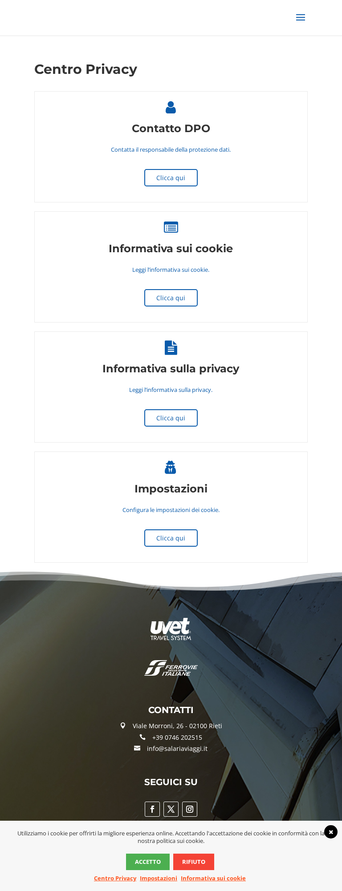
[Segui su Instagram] (189, 809)
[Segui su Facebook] (152, 809)
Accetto (148, 862)
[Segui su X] (171, 809)
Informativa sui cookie (213, 878)
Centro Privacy (115, 878)
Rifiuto (193, 862)
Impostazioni (158, 878)
